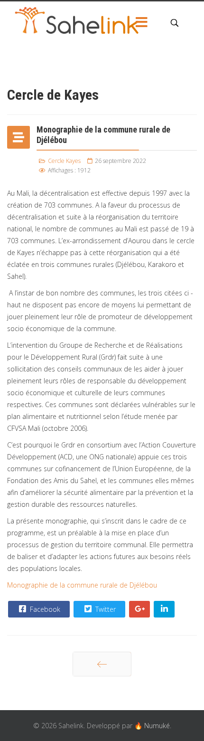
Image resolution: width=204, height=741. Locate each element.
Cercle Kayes (64, 161)
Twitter (104, 609)
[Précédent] (102, 664)
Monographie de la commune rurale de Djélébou (82, 584)
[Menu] (141, 22)
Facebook (44, 609)
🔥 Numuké (152, 725)
